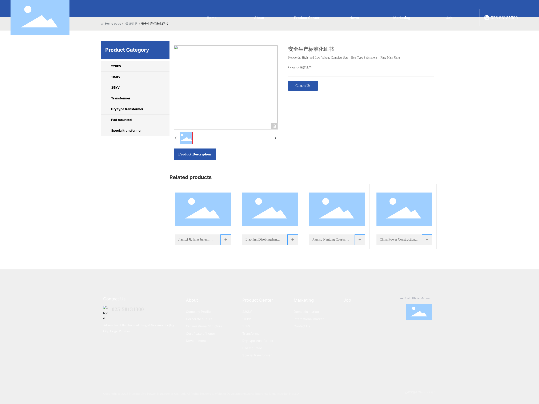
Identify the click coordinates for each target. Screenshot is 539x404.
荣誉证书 (306, 67)
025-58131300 (504, 17)
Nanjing (288, 393)
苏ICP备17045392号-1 (420, 392)
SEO (296, 393)
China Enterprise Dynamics (264, 393)
